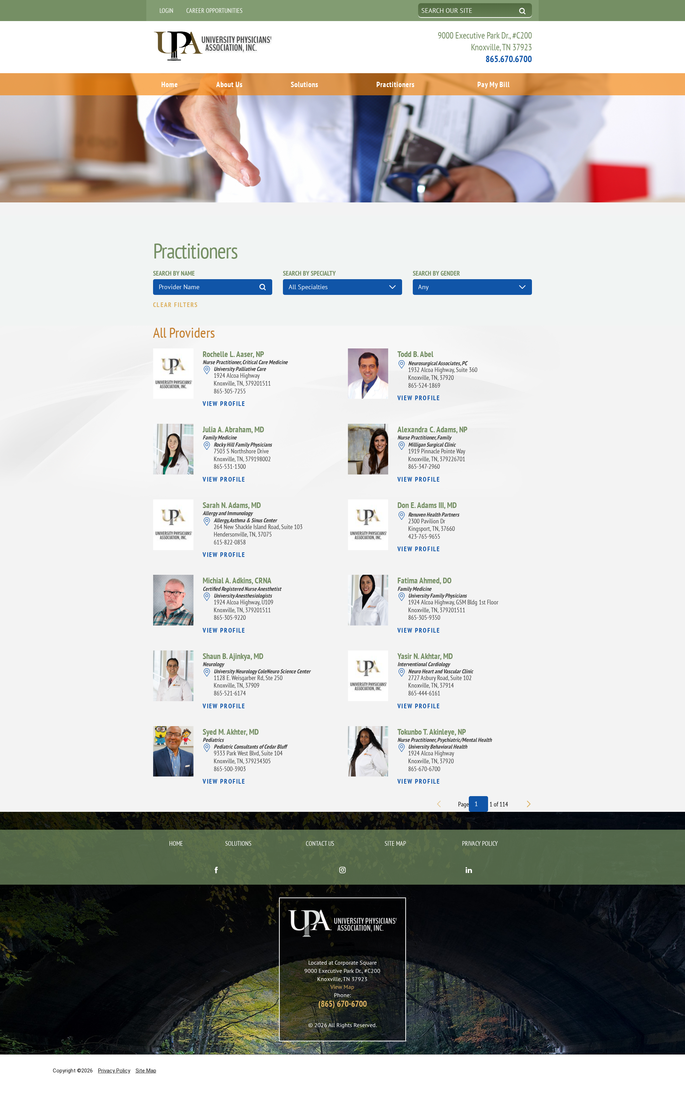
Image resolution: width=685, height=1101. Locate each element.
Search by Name (174, 273)
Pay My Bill (493, 84)
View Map (342, 986)
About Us (229, 84)
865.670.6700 (509, 59)
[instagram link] (342, 871)
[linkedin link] (469, 871)
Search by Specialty (309, 273)
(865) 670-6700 (342, 1003)
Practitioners (395, 84)
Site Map (395, 843)
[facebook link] (216, 871)
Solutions (304, 84)
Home (169, 84)
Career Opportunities (214, 10)
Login (166, 10)
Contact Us (320, 843)
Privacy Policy (480, 843)
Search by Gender (436, 273)
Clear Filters (175, 304)
